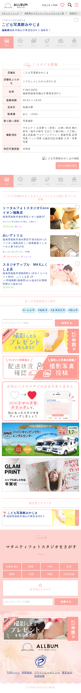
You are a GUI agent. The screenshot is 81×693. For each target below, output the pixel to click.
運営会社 (67, 672)
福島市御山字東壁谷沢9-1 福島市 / (26, 30)
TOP (6, 46)
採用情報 (39, 676)
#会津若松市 (58, 310)
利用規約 (27, 672)
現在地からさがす (40, 589)
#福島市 (43, 310)
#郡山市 (73, 310)
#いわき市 (29, 310)
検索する (67, 323)
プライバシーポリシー (47, 672)
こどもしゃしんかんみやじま (14, 20)
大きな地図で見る (67, 165)
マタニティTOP (50, 5)
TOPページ (13, 672)
